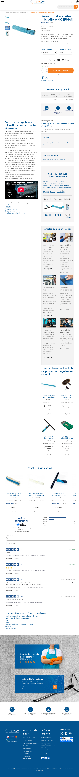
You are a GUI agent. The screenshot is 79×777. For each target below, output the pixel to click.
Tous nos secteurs (10, 628)
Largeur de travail (65, 49)
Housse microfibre (10, 211)
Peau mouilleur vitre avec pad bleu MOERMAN (14, 494)
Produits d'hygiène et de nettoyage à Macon (19, 624)
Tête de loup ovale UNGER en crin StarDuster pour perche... (67, 403)
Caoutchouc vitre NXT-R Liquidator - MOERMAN (48, 396)
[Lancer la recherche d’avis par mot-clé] (74, 543)
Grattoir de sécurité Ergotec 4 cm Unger (67, 437)
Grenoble (8, 626)
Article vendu (46, 49)
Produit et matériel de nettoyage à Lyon (17, 618)
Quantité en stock (47, 63)
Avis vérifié (72, 549)
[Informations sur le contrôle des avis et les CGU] (30, 528)
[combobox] (49, 52)
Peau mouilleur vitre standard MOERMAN (36, 494)
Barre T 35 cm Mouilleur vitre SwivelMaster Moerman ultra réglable (48, 199)
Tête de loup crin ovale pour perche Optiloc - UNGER (67, 396)
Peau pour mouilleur (11, 209)
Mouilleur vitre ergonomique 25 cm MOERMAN (59, 494)
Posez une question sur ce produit (58, 112)
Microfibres (8, 205)
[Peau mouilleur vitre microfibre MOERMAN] (58, 207)
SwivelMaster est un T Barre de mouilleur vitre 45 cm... (49, 443)
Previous (6, 28)
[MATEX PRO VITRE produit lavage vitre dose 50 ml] (67, 207)
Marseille (7, 622)
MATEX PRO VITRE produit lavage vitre (67, 199)
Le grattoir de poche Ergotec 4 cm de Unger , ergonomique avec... (67, 444)
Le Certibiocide (46, 737)
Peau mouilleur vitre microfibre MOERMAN (58, 199)
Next (9, 28)
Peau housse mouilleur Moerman (15, 213)
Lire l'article (47, 269)
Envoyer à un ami (47, 80)
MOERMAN (8, 207)
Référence (44, 27)
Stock (13, 507)
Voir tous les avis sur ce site (21, 531)
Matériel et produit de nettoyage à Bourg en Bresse (21, 616)
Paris (6, 620)
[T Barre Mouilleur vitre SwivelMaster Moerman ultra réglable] (48, 207)
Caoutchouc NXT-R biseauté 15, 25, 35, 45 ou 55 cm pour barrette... (49, 403)
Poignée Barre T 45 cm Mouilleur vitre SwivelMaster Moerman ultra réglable (48, 437)
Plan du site (39, 770)
